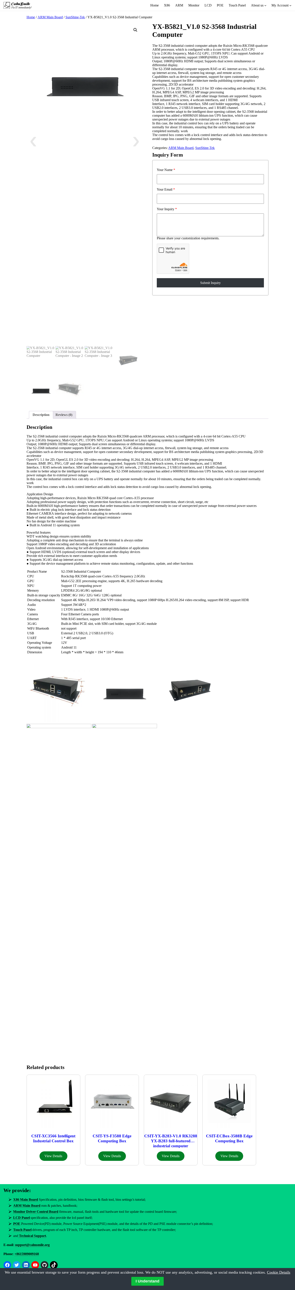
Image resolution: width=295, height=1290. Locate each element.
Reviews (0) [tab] (64, 415)
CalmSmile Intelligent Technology (21, 4)
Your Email (166, 189)
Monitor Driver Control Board (35, 1211)
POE (16, 1224)
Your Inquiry (167, 209)
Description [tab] (41, 415)
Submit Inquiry (210, 283)
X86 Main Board (25, 1199)
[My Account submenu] (290, 5)
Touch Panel (22, 1230)
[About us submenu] (265, 5)
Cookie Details (278, 1272)
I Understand (147, 1281)
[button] (135, 30)
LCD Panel (21, 1217)
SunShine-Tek (75, 17)
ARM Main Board (50, 17)
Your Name (166, 170)
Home (31, 17)
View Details (53, 1156)
